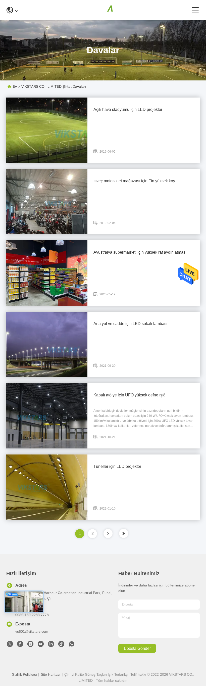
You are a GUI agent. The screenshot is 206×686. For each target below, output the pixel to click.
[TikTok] (61, 645)
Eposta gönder (137, 648)
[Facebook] (20, 645)
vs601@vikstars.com (31, 631)
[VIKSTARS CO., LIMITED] (105, 10)
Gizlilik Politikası (24, 674)
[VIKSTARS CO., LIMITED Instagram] (30, 645)
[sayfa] (108, 533)
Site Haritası (50, 674)
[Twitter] (9, 645)
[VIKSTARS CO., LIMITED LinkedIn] (51, 645)
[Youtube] (40, 645)
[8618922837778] (71, 645)
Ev (15, 86)
